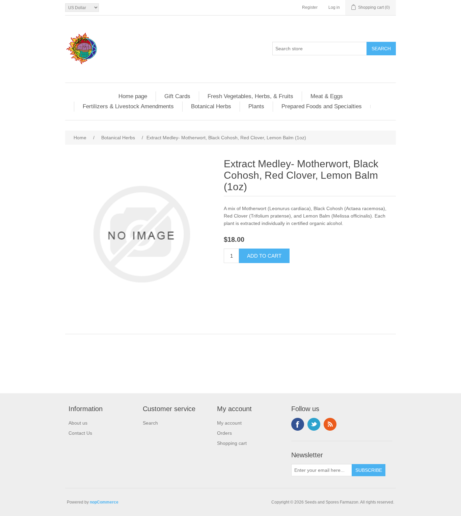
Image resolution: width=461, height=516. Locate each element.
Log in (334, 7)
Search (150, 423)
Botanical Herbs (211, 106)
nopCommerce (104, 502)
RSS (330, 424)
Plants (256, 106)
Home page (132, 96)
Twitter (313, 424)
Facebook (297, 424)
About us (78, 423)
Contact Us (80, 433)
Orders (224, 433)
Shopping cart (232, 443)
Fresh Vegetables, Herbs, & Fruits (250, 96)
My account (229, 423)
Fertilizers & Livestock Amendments (128, 106)
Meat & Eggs (326, 96)
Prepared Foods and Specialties (321, 106)
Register (310, 7)
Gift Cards (177, 96)
